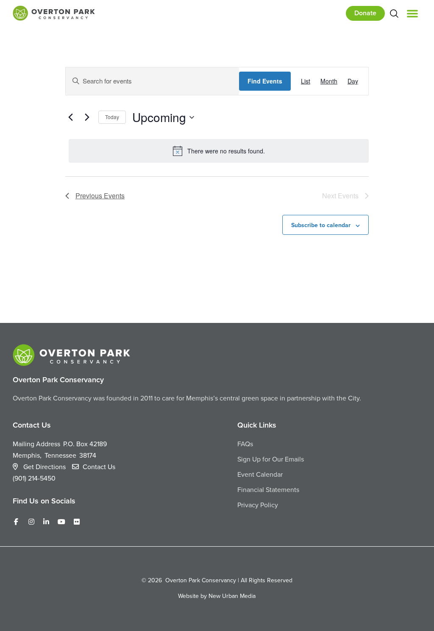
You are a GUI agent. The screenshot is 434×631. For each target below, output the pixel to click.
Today (112, 116)
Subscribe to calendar (321, 225)
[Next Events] (87, 117)
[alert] (219, 151)
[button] (412, 13)
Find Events (265, 81)
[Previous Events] (70, 117)
